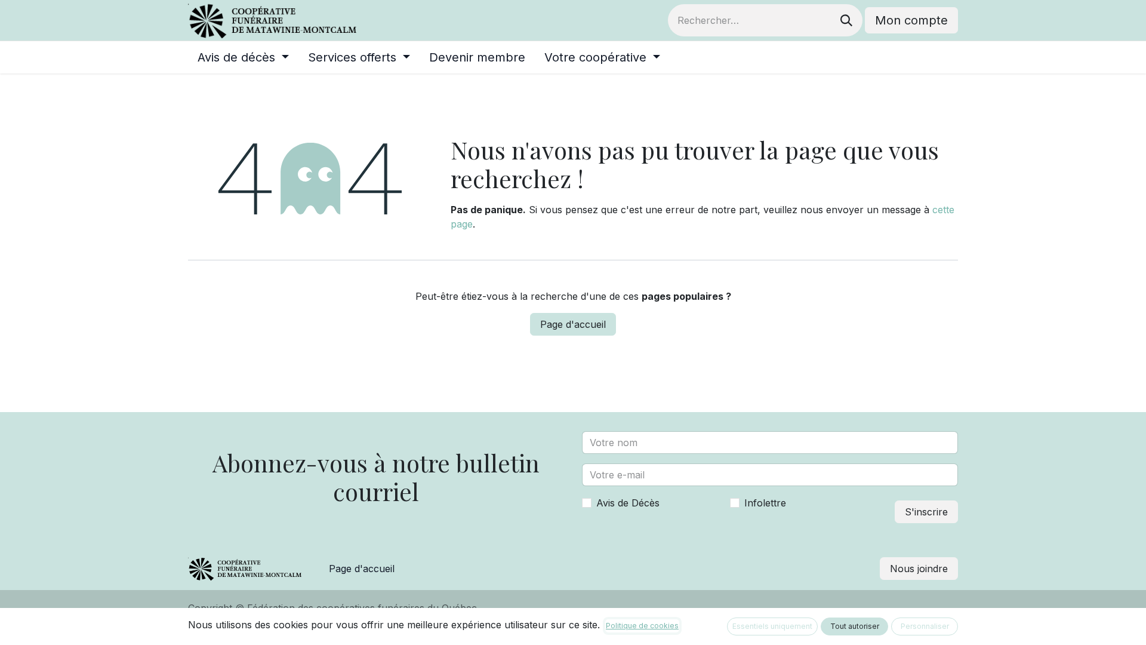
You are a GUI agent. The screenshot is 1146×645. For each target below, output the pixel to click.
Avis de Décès (628, 503)
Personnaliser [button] (925, 626)
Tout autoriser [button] (854, 626)
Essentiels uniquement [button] (772, 626)
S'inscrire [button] (926, 512)
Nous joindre (919, 569)
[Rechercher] (846, 20)
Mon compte (911, 20)
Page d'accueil (573, 324)
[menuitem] (243, 57)
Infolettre (765, 503)
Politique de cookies (642, 625)
